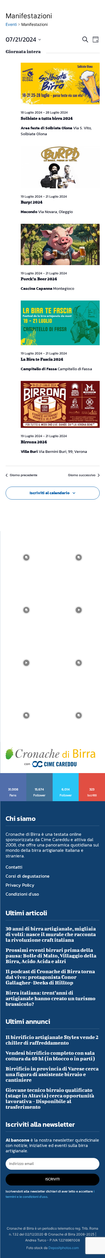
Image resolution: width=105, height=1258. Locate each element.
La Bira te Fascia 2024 (42, 359)
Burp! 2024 (31, 202)
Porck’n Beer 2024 (39, 278)
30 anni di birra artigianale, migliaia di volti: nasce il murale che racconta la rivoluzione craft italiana (51, 934)
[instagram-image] (26, 557)
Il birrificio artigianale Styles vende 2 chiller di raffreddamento (52, 1040)
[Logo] (50, 757)
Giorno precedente (23, 475)
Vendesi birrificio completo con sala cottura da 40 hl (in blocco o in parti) (50, 1055)
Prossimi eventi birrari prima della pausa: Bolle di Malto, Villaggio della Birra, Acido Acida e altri (51, 955)
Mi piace (13, 775)
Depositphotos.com (63, 1248)
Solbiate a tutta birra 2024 (47, 118)
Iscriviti (92, 775)
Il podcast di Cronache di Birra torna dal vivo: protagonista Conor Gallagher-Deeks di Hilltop (50, 977)
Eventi (11, 24)
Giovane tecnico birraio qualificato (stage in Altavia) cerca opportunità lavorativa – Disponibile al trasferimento (50, 1098)
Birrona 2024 (34, 441)
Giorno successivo (81, 475)
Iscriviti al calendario (49, 493)
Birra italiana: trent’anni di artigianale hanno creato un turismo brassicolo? (50, 998)
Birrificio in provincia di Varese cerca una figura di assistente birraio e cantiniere (52, 1074)
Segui (39, 775)
